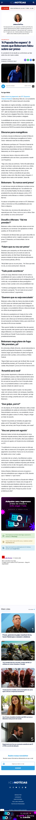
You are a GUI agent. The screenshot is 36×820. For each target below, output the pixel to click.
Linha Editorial (18, 799)
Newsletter (18, 794)
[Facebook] (31, 60)
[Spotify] (26, 787)
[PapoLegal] (25, 60)
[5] (18, 732)
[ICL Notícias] (18, 2)
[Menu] (2, 2)
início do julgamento (12, 96)
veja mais (31, 609)
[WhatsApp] (28, 60)
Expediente (18, 797)
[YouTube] (16, 787)
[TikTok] (22, 787)
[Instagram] (10, 787)
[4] (18, 705)
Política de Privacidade (18, 803)
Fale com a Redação (18, 801)
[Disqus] (18, 576)
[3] (18, 677)
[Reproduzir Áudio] (3, 86)
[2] (18, 650)
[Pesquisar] (33, 2)
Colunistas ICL (5, 39)
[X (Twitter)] (33, 60)
